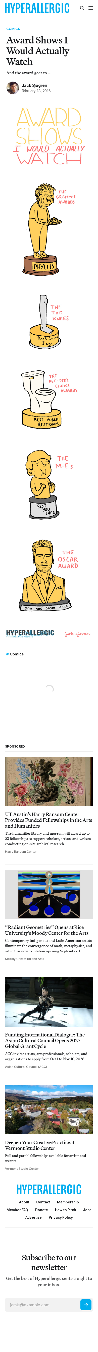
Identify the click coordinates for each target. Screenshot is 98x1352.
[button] (68, 1202)
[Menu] (91, 8)
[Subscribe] (85, 1304)
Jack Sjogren (34, 85)
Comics (13, 29)
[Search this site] (82, 8)
